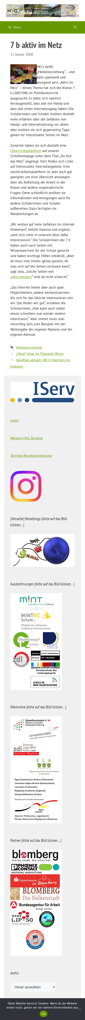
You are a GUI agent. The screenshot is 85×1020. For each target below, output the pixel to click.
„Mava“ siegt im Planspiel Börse (40, 353)
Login (14, 420)
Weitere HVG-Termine (26, 438)
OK (44, 1013)
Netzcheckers (22, 277)
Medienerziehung (29, 347)
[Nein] (80, 1009)
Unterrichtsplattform (25, 151)
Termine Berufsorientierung (31, 455)
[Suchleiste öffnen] (75, 27)
